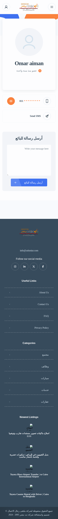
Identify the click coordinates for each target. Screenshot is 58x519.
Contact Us (43, 304)
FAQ (46, 316)
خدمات (45, 390)
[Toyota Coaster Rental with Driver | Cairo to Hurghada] (29, 488)
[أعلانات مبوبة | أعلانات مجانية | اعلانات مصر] (29, 7)
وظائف (45, 366)
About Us (44, 292)
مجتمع (45, 354)
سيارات (45, 378)
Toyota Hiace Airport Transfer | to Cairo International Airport (29, 475)
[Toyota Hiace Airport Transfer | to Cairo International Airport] (29, 468)
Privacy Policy (41, 327)
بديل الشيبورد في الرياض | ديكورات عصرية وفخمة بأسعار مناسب (29, 456)
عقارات (45, 401)
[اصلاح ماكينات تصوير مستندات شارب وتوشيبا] (29, 427)
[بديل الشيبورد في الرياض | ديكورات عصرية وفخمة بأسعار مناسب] (29, 448)
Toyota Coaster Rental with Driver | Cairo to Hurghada (29, 495)
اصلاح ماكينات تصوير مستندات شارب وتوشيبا (29, 433)
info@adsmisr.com (29, 250)
